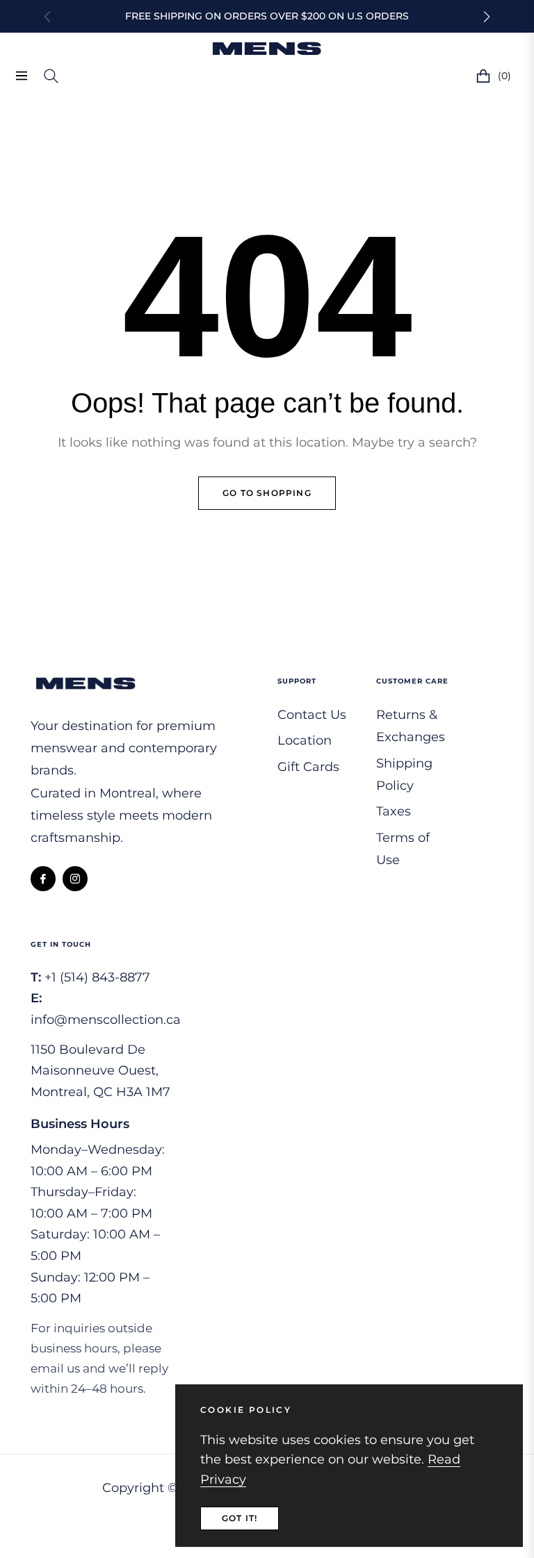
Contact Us (311, 714)
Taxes (393, 811)
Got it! (239, 1518)
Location (304, 740)
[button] (486, 16)
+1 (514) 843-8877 (97, 977)
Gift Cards (308, 766)
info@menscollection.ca (106, 1019)
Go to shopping (267, 493)
